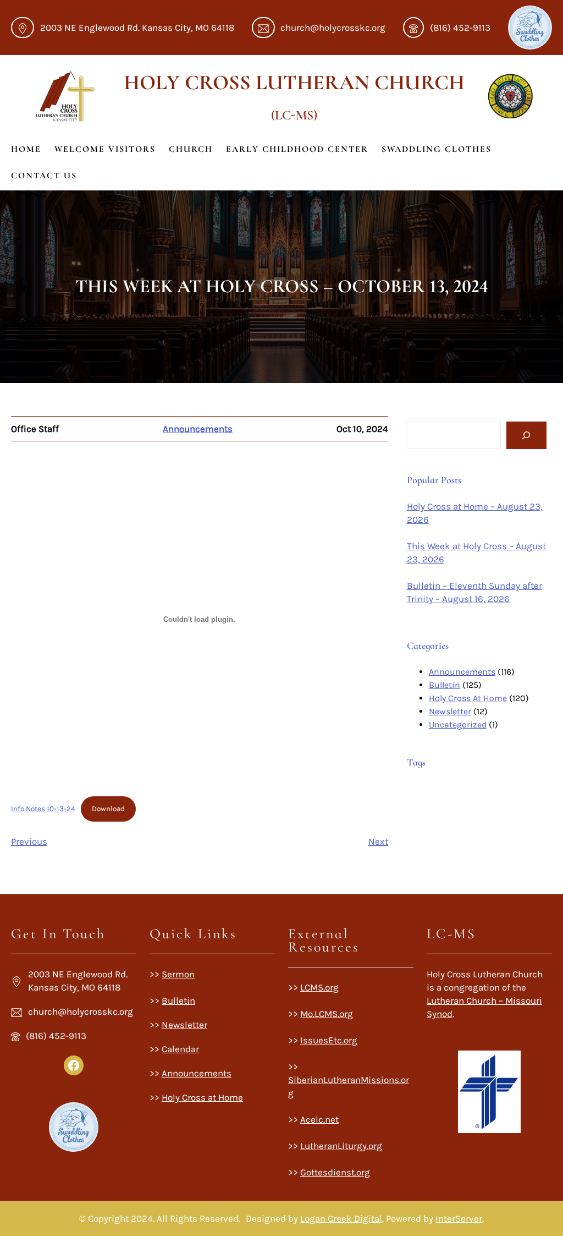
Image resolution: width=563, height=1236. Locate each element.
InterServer (458, 1218)
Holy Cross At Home (468, 698)
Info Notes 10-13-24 (43, 809)
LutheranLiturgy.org (341, 1145)
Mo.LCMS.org (326, 1013)
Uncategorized (458, 724)
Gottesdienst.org (335, 1172)
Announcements (198, 428)
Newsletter (450, 711)
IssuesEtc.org (328, 1040)
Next (378, 841)
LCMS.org (319, 987)
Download (108, 809)
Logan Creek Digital (341, 1218)
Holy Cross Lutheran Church (294, 82)
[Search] (526, 436)
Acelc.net (319, 1119)
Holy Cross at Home (202, 1097)
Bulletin (444, 685)
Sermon (178, 974)
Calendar (180, 1048)
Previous (29, 841)
